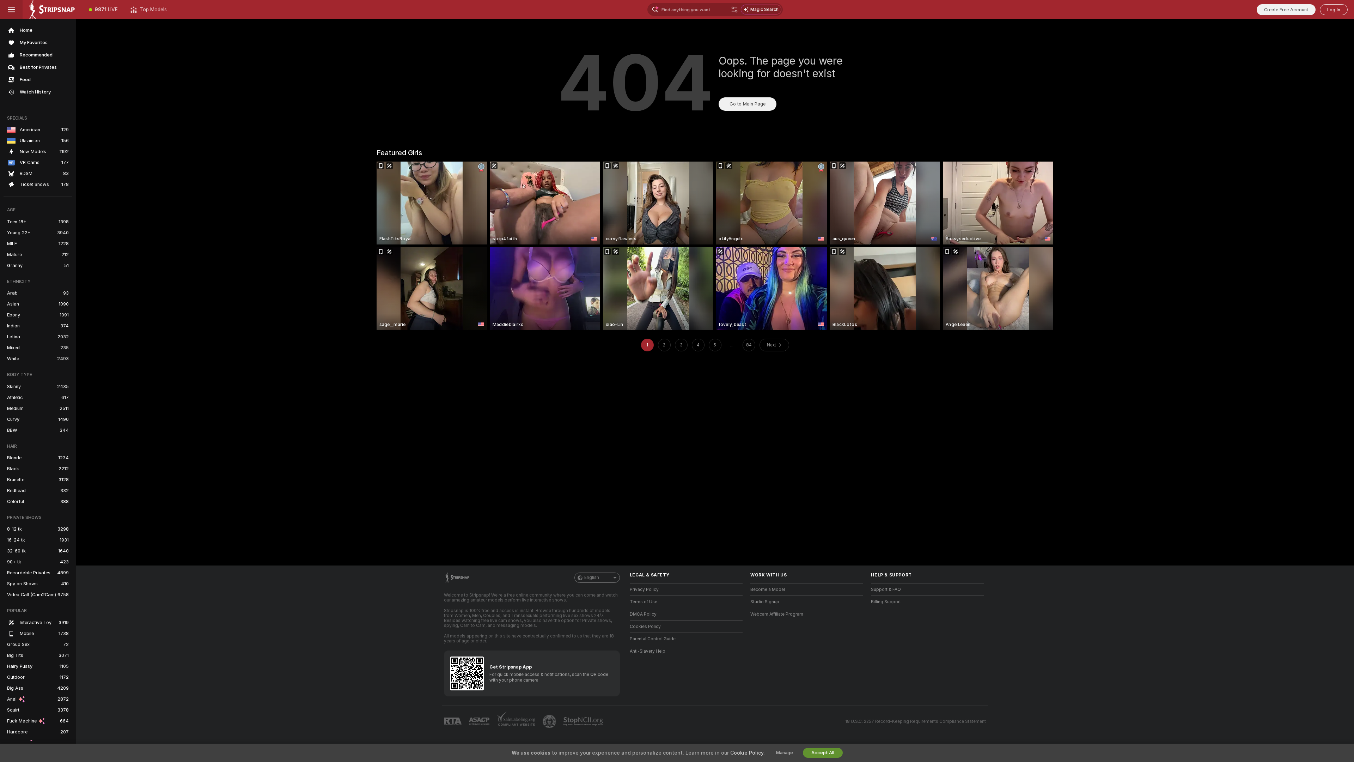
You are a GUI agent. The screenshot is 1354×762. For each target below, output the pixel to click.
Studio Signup (764, 601)
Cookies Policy (645, 626)
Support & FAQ (886, 589)
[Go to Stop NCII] (584, 721)
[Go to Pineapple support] (550, 721)
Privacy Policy (644, 589)
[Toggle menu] (11, 9)
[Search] (734, 9)
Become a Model (767, 589)
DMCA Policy (643, 614)
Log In (1333, 9)
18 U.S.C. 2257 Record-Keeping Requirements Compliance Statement (915, 721)
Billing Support (886, 601)
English (591, 577)
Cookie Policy (746, 753)
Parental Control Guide (653, 638)
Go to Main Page (748, 104)
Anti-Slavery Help (647, 651)
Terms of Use (643, 601)
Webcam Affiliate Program (776, 614)
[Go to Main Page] (53, 9)
